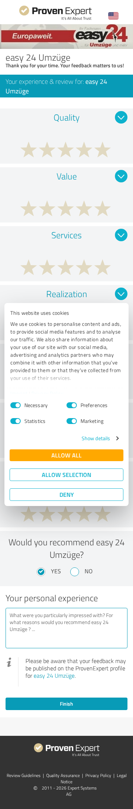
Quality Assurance (63, 775)
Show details (96, 438)
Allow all (66, 455)
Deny (66, 494)
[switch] (71, 405)
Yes (56, 571)
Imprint (19, 393)
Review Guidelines (24, 775)
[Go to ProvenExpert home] (55, 18)
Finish (66, 703)
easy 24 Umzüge (54, 675)
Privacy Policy (47, 393)
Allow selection (66, 474)
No (89, 571)
